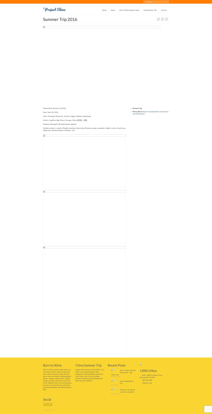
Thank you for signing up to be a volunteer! (127, 391)
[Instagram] (47, 404)
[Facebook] (44, 404)
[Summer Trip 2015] (158, 19)
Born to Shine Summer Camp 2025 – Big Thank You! (123, 372)
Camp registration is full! (127, 382)
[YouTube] (51, 404)
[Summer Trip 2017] (166, 19)
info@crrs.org (147, 383)
